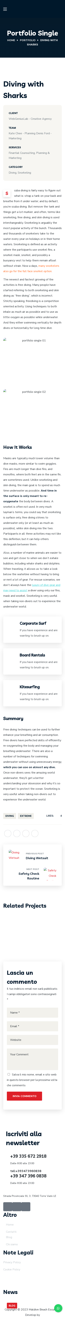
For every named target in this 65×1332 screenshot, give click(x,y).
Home (11, 40)
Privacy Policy (12, 1262)
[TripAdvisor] (25, 1206)
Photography (23, 922)
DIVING (9, 816)
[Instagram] (16, 1206)
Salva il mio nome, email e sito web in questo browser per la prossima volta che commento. (32, 1080)
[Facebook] (7, 1206)
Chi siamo (12, 1244)
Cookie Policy (11, 1270)
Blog (9, 1237)
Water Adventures (32, 928)
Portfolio (28, 40)
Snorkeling (44, 922)
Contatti (11, 1232)
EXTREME (26, 816)
